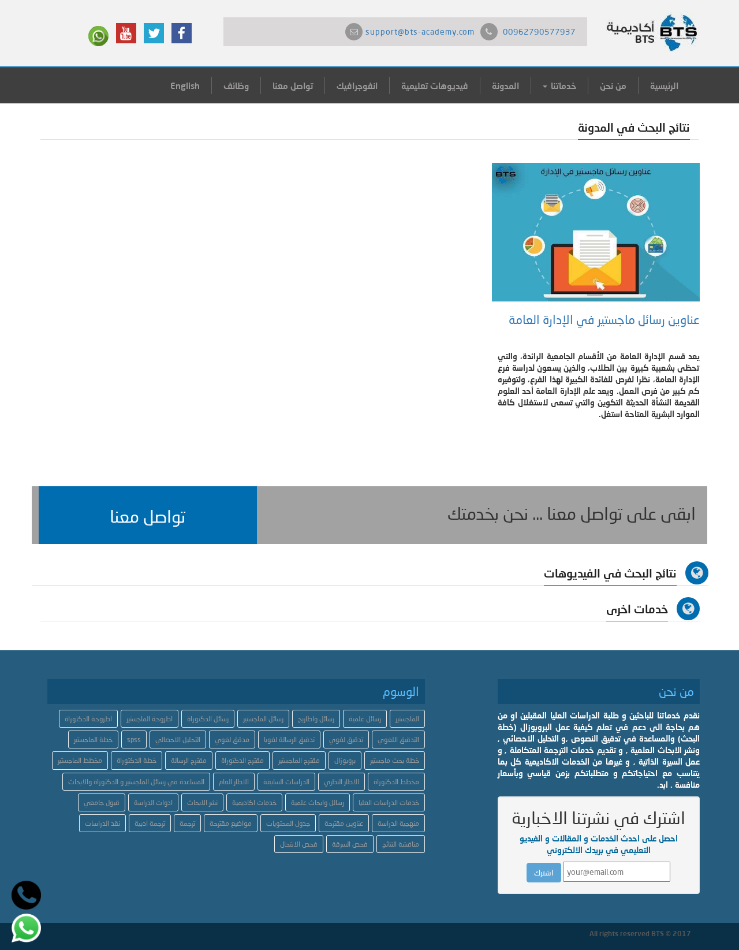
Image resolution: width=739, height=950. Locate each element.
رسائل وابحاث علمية (317, 802)
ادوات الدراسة (153, 802)
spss (134, 739)
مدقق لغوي (232, 739)
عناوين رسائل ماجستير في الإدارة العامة (604, 319)
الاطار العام (234, 781)
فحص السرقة (350, 844)
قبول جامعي (102, 802)
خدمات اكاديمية (254, 802)
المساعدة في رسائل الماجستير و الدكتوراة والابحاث (136, 781)
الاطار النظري (341, 781)
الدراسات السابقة (286, 781)
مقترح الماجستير (299, 760)
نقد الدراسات (102, 823)
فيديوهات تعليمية (434, 85)
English (185, 85)
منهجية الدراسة (398, 823)
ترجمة (187, 823)
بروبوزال (345, 760)
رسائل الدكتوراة (208, 718)
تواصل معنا (293, 85)
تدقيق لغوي (346, 739)
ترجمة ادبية (150, 823)
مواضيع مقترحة (231, 823)
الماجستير (407, 718)
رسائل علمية (365, 718)
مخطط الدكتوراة (396, 781)
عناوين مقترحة (343, 823)
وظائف (236, 85)
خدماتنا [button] (562, 85)
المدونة (505, 85)
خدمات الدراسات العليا (389, 802)
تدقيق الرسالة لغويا (289, 739)
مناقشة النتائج (400, 844)
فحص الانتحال (299, 844)
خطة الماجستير (93, 739)
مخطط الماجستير (80, 760)
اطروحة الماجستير (149, 718)
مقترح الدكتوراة (242, 760)
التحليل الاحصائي (177, 739)
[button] (148, 515)
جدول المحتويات (288, 823)
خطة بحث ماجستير (394, 760)
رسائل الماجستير (263, 718)
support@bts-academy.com (420, 31)
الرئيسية (664, 85)
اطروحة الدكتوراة (88, 718)
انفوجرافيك (357, 85)
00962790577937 (539, 31)
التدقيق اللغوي (398, 739)
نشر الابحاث (202, 802)
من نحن (613, 85)
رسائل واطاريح (316, 718)
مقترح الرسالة (189, 760)
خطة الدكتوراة (136, 760)
